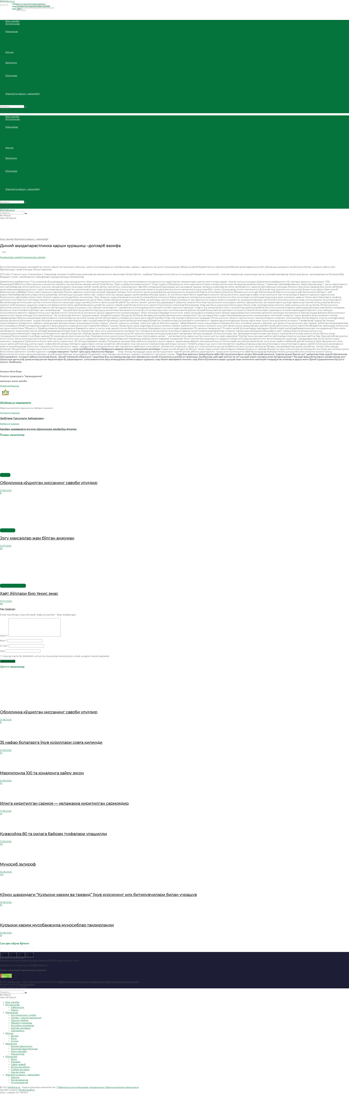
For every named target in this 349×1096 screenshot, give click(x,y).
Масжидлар (18, 73)
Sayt (2, 651)
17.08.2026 (5, 811)
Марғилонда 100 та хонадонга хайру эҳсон (42, 773)
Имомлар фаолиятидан (24, 68)
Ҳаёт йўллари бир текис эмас (29, 593)
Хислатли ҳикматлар (22, 44)
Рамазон (16, 81)
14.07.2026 (5, 546)
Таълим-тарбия (19, 39)
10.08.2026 (6, 872)
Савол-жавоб (18, 83)
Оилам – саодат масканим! (26, 36)
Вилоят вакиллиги (21, 65)
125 (1, 874)
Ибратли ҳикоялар (21, 42)
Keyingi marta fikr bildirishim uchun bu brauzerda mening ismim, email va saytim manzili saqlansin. (56, 656)
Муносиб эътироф (18, 864)
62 (1, 548)
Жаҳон (14, 29)
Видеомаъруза (19, 99)
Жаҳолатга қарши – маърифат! (22, 93)
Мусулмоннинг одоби (23, 34)
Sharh (4, 635)
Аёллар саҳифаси (21, 47)
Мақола (15, 96)
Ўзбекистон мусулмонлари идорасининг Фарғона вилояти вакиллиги (98, 982)
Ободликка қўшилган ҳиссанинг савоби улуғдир (48, 482)
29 (1, 844)
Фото (14, 57)
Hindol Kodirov (27, 984)
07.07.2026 (6, 601)
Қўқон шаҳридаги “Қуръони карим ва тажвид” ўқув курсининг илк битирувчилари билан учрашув (98, 894)
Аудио (14, 60)
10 (1, 753)
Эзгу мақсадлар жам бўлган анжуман (37, 538)
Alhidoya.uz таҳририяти (15, 402)
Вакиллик (11, 62)
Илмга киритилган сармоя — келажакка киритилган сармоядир (64, 803)
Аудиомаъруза (19, 101)
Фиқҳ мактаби (19, 70)
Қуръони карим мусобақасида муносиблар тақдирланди (57, 925)
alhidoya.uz (14, 982)
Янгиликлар (12, 24)
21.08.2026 (5, 490)
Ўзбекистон (17, 26)
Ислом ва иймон (20, 86)
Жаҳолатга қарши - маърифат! (31, 239)
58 (1, 604)
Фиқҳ (14, 78)
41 (1, 813)
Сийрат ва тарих (20, 88)
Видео (15, 55)
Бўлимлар (11, 75)
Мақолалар (11, 31)
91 (1, 905)
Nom (3, 640)
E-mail (4, 646)
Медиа (9, 52)
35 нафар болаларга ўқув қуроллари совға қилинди (51, 742)
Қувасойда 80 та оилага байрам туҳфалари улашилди (53, 833)
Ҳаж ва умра (18, 91)
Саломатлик (18, 49)
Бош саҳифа (12, 21)
